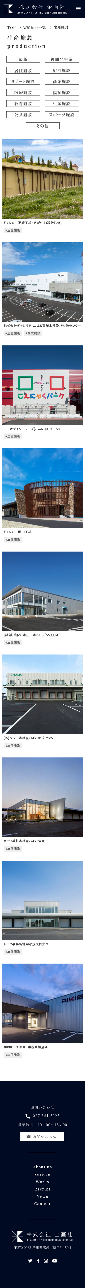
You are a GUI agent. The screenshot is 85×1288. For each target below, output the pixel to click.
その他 (42, 125)
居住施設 (23, 70)
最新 (23, 59)
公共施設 (23, 114)
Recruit (42, 1189)
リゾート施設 (23, 81)
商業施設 (62, 81)
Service (42, 1175)
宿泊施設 (62, 70)
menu (78, 8)
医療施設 (23, 92)
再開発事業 (62, 59)
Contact (42, 1204)
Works (42, 1182)
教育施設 (23, 103)
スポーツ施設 (62, 114)
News (42, 1197)
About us (42, 1167)
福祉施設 (62, 92)
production (26, 46)
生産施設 (20, 38)
